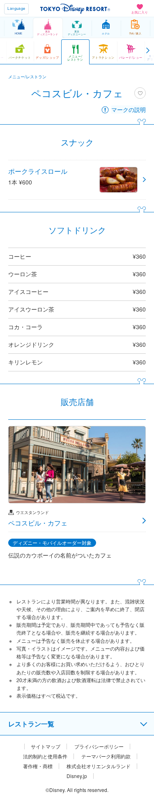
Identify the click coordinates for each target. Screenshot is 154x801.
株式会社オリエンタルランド (99, 766)
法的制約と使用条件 (45, 756)
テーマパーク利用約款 (106, 756)
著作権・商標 (38, 766)
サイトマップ (45, 746)
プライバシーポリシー (99, 746)
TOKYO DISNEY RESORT (75, 8)
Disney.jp (77, 776)
